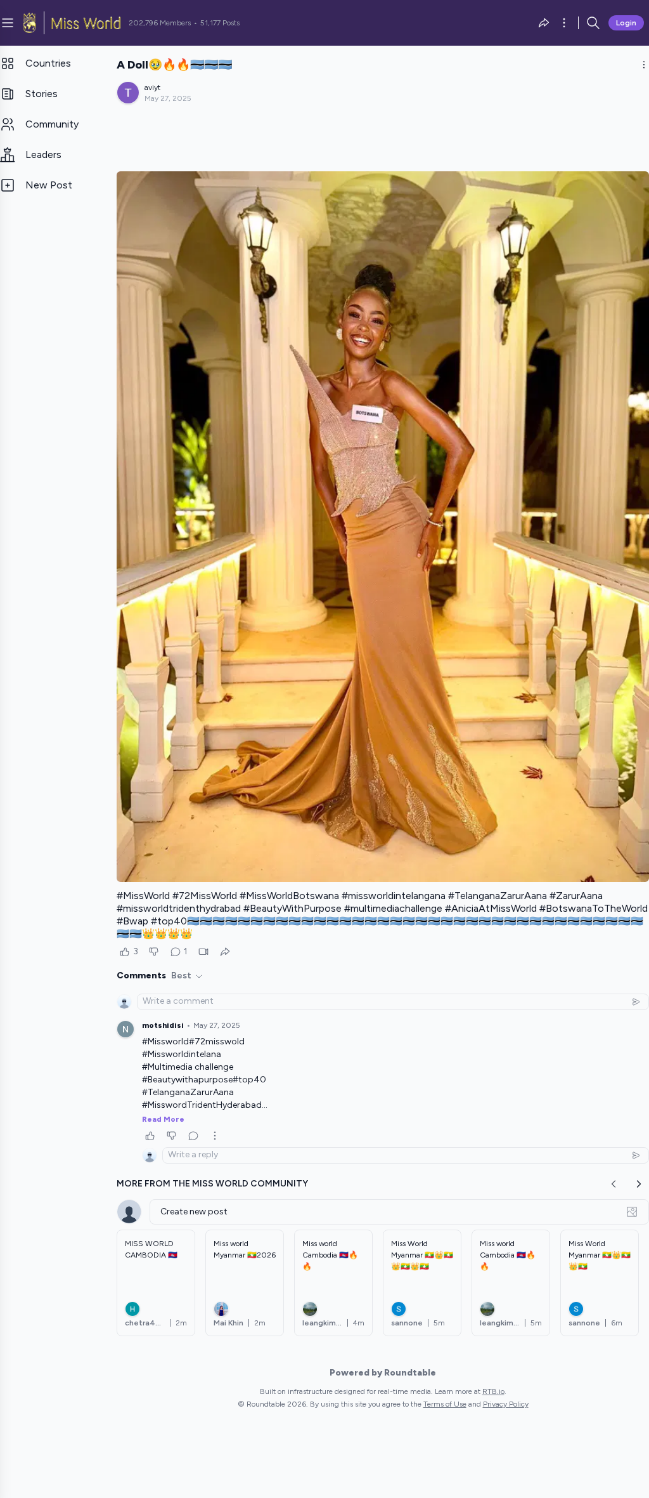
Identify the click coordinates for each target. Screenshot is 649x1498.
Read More (163, 1119)
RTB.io (493, 1391)
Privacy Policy (506, 1404)
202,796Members (160, 22)
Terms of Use (444, 1404)
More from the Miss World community (212, 1183)
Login (626, 22)
